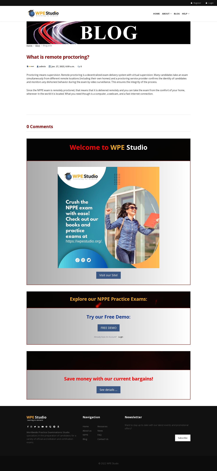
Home (156, 13)
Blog (177, 13)
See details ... (108, 390)
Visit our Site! (108, 275)
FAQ (99, 434)
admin (42, 66)
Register (197, 2)
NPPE (85, 434)
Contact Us (102, 439)
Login (210, 2)
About (166, 13)
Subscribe (182, 438)
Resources (102, 426)
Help (185, 13)
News (100, 430)
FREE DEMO (108, 328)
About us (87, 430)
